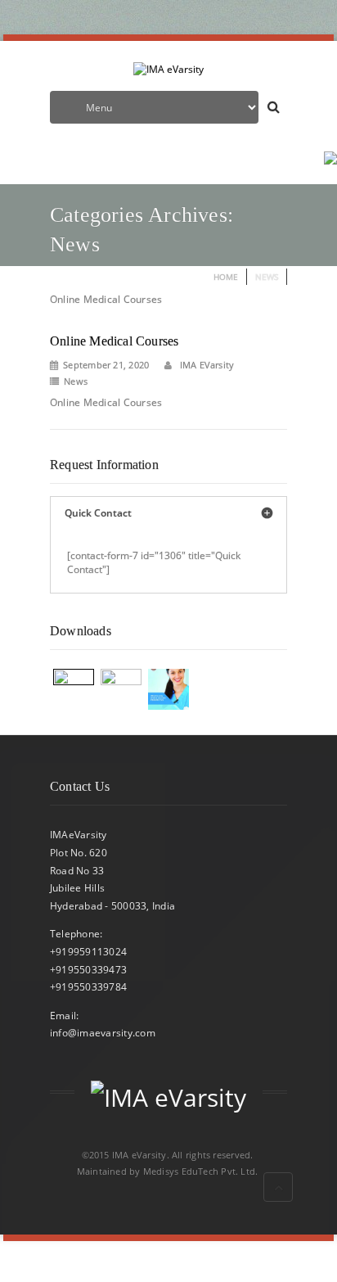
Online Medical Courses (114, 341)
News (76, 381)
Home (225, 276)
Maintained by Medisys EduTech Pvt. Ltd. (167, 1171)
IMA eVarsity (205, 365)
